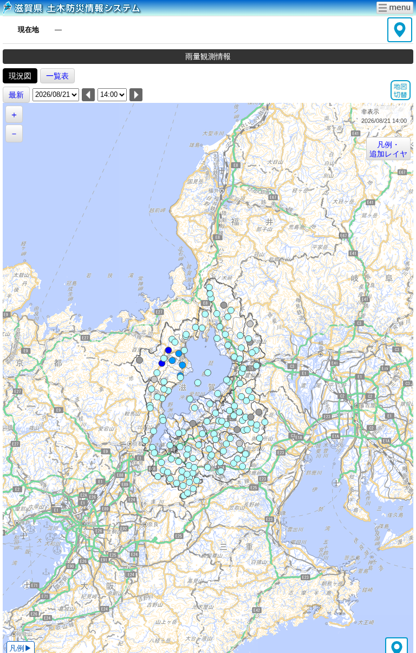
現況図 (20, 75)
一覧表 (57, 75)
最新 (16, 94)
